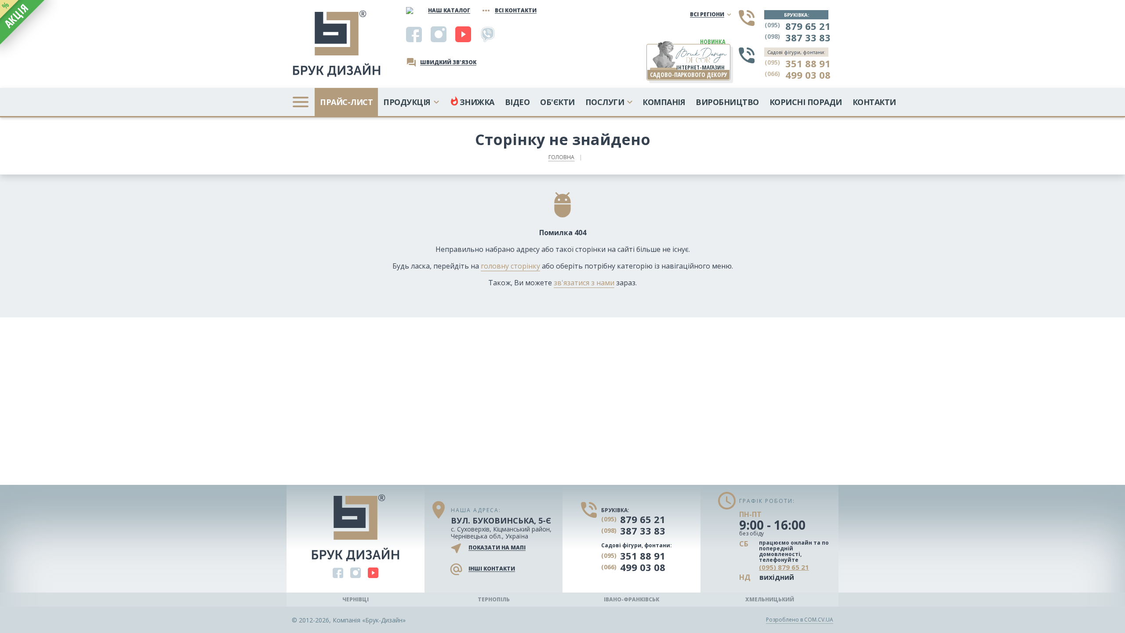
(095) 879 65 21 (784, 567)
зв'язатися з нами (584, 282)
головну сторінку (510, 266)
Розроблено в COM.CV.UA (799, 619)
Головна (561, 157)
